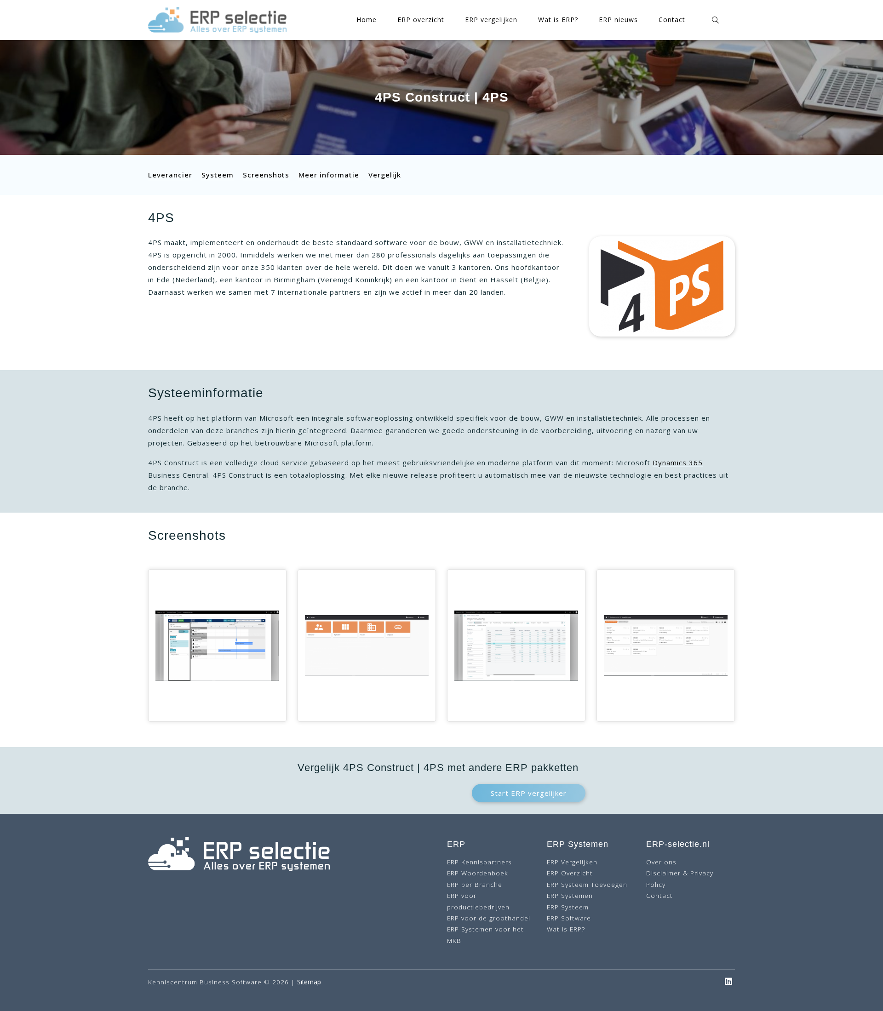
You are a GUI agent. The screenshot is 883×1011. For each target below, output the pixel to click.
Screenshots (266, 174)
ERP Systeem (568, 906)
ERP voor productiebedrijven (478, 901)
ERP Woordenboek (477, 872)
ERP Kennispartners (479, 861)
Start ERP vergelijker (529, 793)
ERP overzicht (420, 19)
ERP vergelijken (491, 19)
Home (366, 19)
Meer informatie (328, 174)
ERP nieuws (618, 19)
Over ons (661, 861)
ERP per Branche (474, 884)
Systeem (217, 174)
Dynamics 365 (678, 462)
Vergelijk (384, 174)
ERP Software (569, 918)
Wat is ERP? (558, 19)
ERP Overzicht (570, 872)
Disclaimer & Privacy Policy (679, 878)
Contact (672, 19)
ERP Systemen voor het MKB (485, 934)
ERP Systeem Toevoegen (587, 884)
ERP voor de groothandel (488, 918)
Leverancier (170, 174)
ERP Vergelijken (572, 861)
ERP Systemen (570, 895)
